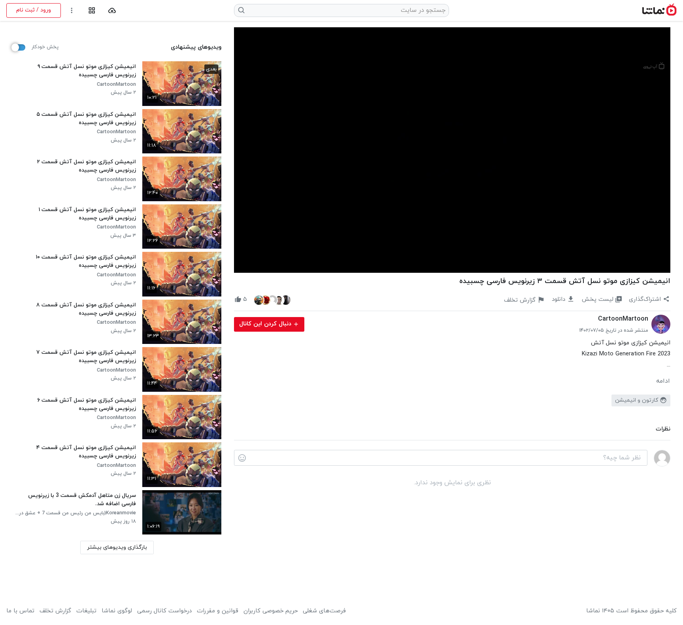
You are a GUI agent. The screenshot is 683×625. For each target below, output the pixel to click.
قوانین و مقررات (217, 611)
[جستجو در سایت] (241, 10)
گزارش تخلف (55, 611)
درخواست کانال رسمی (164, 611)
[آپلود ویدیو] (112, 10)
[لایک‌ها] (272, 299)
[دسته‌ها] (92, 10)
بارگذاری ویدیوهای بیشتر (117, 547)
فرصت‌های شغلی (324, 611)
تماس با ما (20, 611)
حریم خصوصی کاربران (270, 611)
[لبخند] (242, 458)
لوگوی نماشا (117, 611)
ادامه (663, 381)
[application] (452, 150)
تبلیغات (86, 611)
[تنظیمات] (71, 10)
